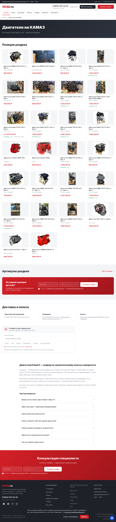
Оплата (29, 12)
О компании (49, 489)
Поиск (13, 12)
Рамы (71, 500)
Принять (84, 516)
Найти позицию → (108, 271)
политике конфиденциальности (74, 512)
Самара (18, 343)
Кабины (72, 494)
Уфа (13, 343)
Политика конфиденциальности (104, 514)
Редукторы (73, 503)
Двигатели (73, 490)
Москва (36, 343)
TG (12, 503)
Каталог (6, 12)
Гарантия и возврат (52, 498)
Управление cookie (108, 519)
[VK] (3, 503)
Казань (7, 343)
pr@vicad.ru (97, 1)
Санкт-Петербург (45, 343)
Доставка (21, 12)
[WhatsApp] (16, 503)
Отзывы (36, 12)
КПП (71, 506)
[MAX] (8, 503)
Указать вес (28, 346)
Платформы (73, 497)
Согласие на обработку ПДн (105, 516)
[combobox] (38, 339)
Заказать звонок (105, 7)
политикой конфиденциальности (74, 288)
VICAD (8, 6)
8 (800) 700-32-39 (108, 1)
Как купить (54, 12)
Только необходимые (70, 516)
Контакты (45, 12)
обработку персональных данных (55, 288)
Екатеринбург (27, 343)
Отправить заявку (89, 284)
